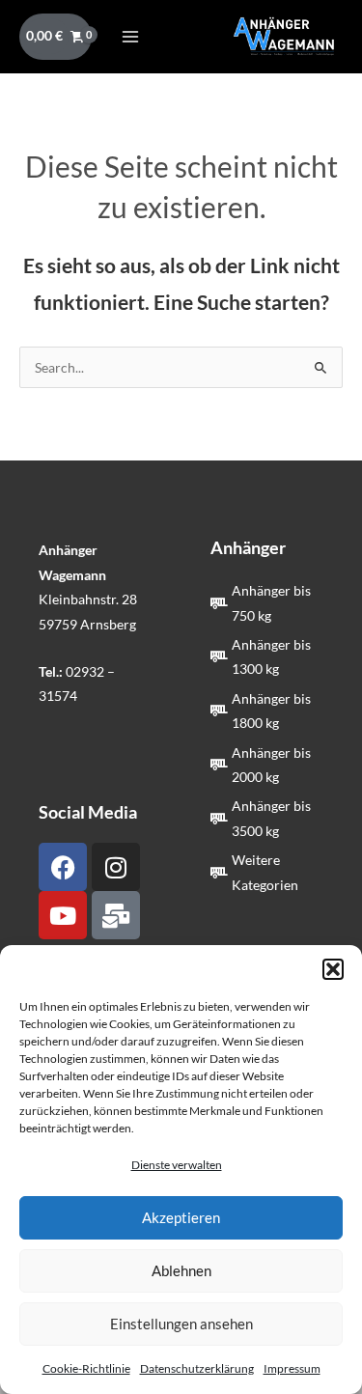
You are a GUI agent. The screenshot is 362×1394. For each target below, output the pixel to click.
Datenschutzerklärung (197, 1368)
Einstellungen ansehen (181, 1323)
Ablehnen (181, 1270)
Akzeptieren (181, 1217)
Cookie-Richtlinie (86, 1368)
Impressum (292, 1368)
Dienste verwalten (176, 1164)
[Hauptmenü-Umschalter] (130, 36)
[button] (333, 969)
